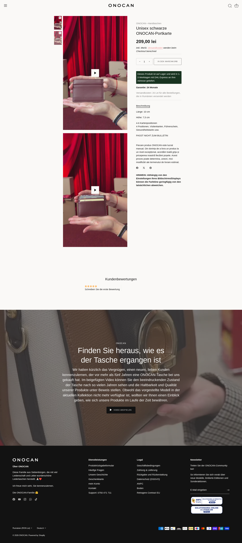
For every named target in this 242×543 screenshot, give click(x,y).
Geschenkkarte (96, 479)
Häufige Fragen (96, 470)
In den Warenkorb (168, 61)
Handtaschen (154, 23)
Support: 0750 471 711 (99, 493)
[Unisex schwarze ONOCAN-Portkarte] (58, 23)
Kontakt (92, 488)
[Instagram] (25, 499)
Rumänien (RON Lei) (21, 528)
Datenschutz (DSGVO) (148, 479)
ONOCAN (141, 23)
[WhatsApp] (30, 499)
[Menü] (5, 5)
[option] (58, 23)
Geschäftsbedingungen (148, 465)
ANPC (140, 483)
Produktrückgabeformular (101, 465)
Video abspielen (122, 410)
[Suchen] (230, 6)
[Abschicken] (228, 490)
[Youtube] (19, 499)
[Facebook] (14, 499)
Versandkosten (155, 48)
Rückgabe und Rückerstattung (152, 474)
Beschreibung (143, 106)
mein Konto (94, 483)
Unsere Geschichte (98, 474)
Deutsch (40, 528)
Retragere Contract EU (148, 493)
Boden (140, 488)
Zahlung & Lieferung (147, 470)
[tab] (144, 106)
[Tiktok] (36, 499)
